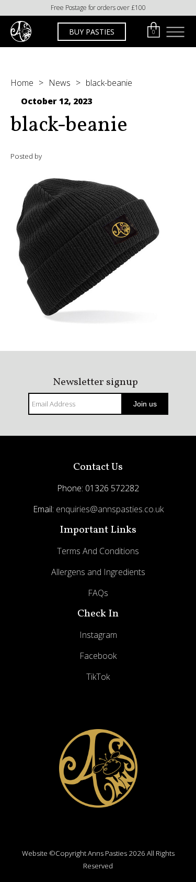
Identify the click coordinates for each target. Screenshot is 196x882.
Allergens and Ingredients (98, 572)
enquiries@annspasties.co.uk (110, 509)
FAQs (98, 593)
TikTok (98, 676)
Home (21, 83)
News (60, 83)
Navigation (175, 32)
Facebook (98, 656)
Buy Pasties (91, 32)
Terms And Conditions (98, 551)
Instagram (98, 635)
